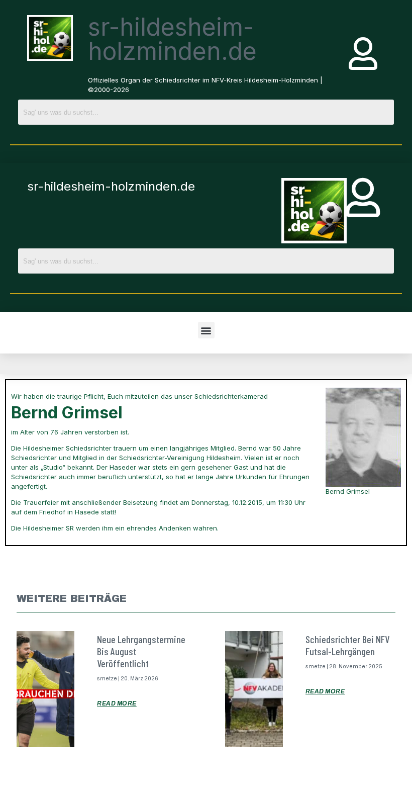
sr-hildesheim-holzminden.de (172, 39)
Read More (117, 703)
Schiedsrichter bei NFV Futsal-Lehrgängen (347, 645)
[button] (206, 330)
